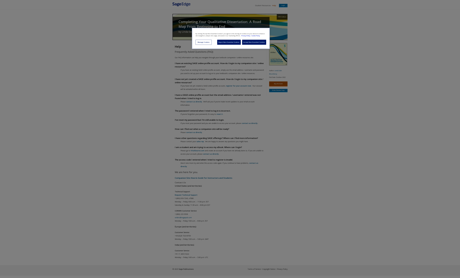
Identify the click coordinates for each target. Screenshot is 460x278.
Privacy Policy (246, 36)
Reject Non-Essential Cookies (228, 42)
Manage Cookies (204, 42)
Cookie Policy (255, 36)
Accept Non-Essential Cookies (254, 42)
